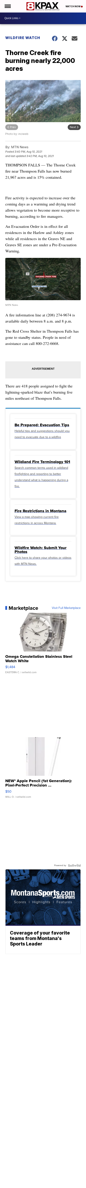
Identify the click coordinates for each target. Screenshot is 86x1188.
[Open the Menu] (7, 6)
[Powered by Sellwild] (74, 865)
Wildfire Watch (22, 38)
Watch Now (73, 6)
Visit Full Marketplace (66, 608)
